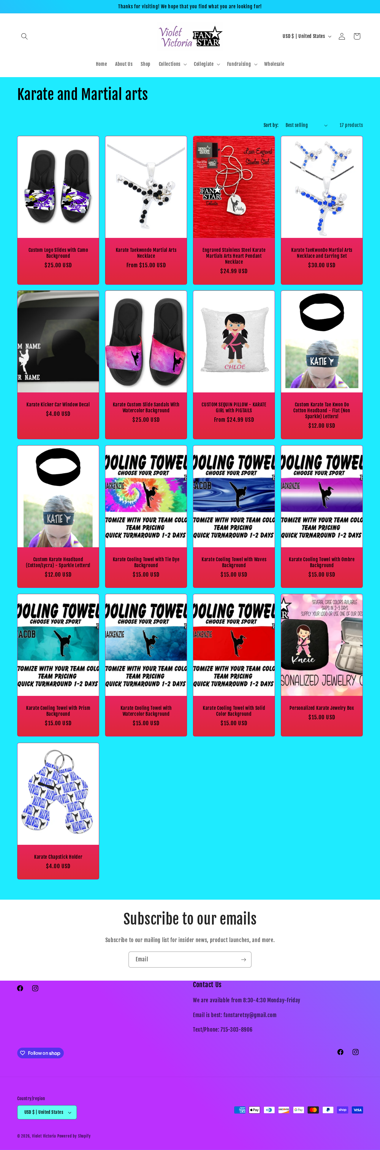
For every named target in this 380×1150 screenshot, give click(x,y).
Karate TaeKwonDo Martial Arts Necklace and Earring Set (321, 253)
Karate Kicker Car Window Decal (58, 405)
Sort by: (271, 125)
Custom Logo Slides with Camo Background (58, 253)
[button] (24, 36)
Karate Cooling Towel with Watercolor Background (146, 711)
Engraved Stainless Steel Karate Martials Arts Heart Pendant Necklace (233, 256)
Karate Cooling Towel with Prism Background (58, 711)
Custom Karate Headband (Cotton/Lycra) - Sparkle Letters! (58, 562)
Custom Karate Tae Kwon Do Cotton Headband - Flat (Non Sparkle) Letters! (322, 410)
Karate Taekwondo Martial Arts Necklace (145, 253)
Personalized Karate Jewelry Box (322, 708)
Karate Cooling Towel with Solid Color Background (234, 711)
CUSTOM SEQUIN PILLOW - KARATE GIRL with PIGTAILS (234, 407)
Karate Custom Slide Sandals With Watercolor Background (146, 407)
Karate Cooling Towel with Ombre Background (322, 562)
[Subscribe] (243, 960)
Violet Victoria (44, 1136)
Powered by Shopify (74, 1136)
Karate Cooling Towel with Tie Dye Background (146, 562)
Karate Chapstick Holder (58, 857)
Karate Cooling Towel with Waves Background (234, 562)
